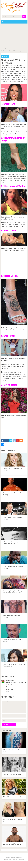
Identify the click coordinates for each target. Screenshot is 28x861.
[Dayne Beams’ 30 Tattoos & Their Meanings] (14, 508)
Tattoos (6, 56)
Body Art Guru (9, 857)
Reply (7, 691)
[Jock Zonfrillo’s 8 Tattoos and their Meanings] (14, 631)
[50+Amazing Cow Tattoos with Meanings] (14, 606)
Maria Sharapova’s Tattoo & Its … (14, 797)
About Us (15, 859)
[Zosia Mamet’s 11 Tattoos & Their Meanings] (14, 460)
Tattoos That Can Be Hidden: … (13, 774)
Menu (3, 22)
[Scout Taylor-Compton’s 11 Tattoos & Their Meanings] (14, 655)
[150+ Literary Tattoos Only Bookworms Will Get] (14, 533)
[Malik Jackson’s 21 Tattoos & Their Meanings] (14, 557)
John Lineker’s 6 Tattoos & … (12, 844)
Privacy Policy (7, 859)
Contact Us (21, 859)
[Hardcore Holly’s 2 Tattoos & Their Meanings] (14, 484)
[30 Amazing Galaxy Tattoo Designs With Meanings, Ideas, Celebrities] (14, 582)
